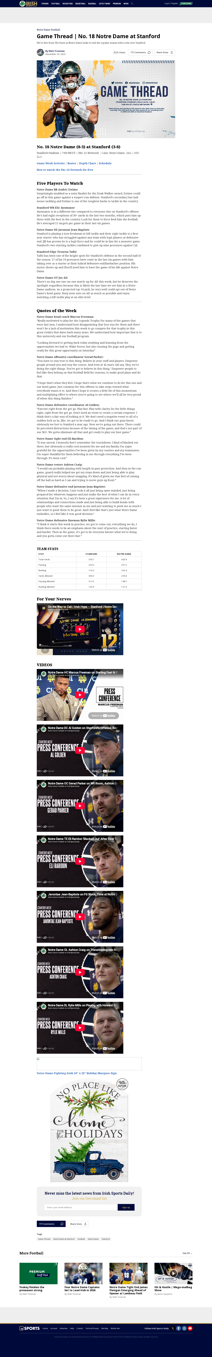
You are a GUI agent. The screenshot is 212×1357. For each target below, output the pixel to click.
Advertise (63, 1328)
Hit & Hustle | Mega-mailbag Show (173, 1289)
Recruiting (68, 3)
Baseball (92, 3)
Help (72, 1328)
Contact (80, 1328)
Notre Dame (93, 1239)
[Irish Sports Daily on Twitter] (172, 1328)
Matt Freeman (29, 1294)
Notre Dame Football (48, 29)
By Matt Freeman (55, 51)
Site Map (104, 1328)
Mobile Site (115, 1328)
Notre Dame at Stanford (64, 1239)
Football (55, 3)
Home (45, 1328)
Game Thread (44, 1239)
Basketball (80, 3)
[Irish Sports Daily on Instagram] (184, 1328)
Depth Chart (87, 163)
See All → (188, 1253)
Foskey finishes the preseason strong (31, 1289)
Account (53, 1328)
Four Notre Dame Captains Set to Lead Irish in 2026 (82, 1289)
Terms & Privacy (92, 1328)
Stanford (106, 1239)
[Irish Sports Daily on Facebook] (178, 1328)
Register (174, 3)
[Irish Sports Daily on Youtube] (190, 1328)
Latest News (104, 3)
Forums (45, 3)
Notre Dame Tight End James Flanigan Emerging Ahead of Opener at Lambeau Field (128, 1290)
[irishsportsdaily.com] (31, 4)
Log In (167, 3)
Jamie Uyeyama (164, 1294)
